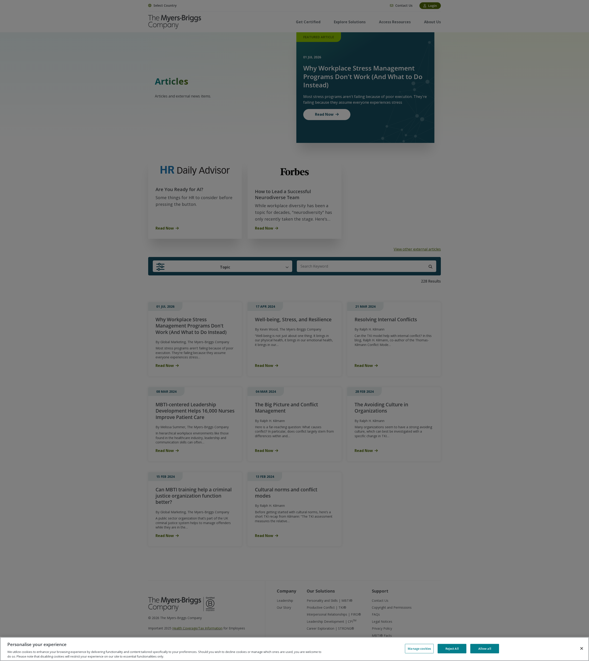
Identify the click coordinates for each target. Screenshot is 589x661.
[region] (294, 649)
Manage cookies (419, 648)
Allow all (484, 648)
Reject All (452, 648)
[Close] (582, 648)
